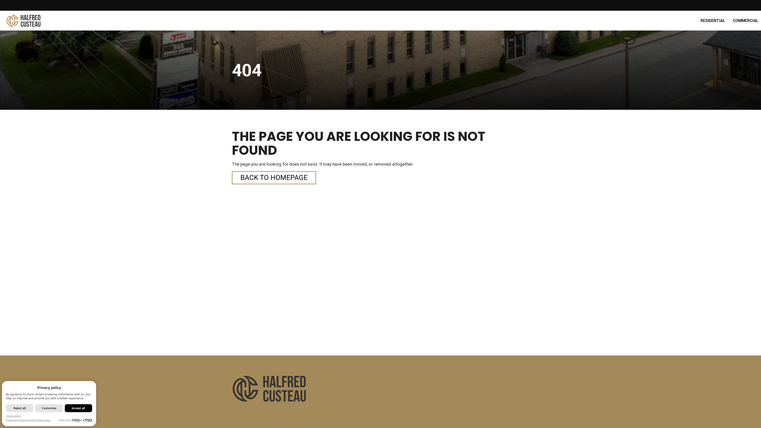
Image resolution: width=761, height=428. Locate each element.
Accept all (78, 408)
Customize (49, 408)
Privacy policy (13, 416)
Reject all (19, 408)
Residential (713, 20)
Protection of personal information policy (28, 420)
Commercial (745, 20)
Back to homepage (274, 178)
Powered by (64, 420)
